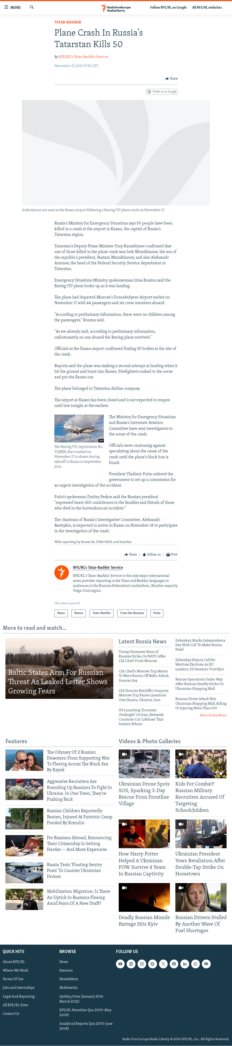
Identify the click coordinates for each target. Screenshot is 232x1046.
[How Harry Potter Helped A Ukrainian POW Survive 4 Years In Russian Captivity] (144, 833)
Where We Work (15, 971)
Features (66, 971)
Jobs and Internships (19, 988)
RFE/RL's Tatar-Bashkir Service (83, 57)
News (63, 962)
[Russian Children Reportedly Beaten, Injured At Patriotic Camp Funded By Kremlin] (24, 818)
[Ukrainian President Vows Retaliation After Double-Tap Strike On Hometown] (201, 833)
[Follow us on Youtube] (120, 964)
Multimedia (68, 988)
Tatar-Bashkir (67, 23)
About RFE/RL (14, 962)
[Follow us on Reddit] (131, 964)
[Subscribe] (206, 964)
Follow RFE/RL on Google (168, 8)
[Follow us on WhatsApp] (195, 964)
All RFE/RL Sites (15, 1005)
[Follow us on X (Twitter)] (163, 964)
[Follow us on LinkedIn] (184, 964)
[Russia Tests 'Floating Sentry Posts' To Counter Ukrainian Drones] (24, 872)
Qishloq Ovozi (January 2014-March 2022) (81, 999)
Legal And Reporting (19, 996)
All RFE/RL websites (207, 8)
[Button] (171, 79)
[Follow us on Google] (152, 964)
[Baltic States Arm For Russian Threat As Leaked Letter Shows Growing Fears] (59, 668)
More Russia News (213, 715)
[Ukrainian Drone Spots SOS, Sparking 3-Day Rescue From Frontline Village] (144, 764)
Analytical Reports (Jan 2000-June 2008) (86, 1026)
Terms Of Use (13, 979)
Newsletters (68, 979)
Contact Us (11, 1014)
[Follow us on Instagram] (142, 964)
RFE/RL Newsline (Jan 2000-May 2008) (85, 1012)
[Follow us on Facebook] (174, 964)
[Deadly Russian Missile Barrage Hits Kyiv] (144, 897)
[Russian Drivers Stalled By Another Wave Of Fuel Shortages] (201, 897)
